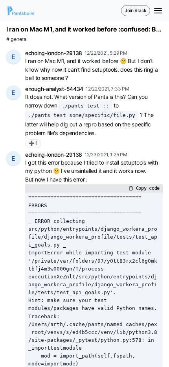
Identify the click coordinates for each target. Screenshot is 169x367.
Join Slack (136, 10)
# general (16, 39)
